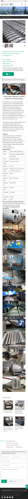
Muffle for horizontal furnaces (12, 443)
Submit (4, 481)
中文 (25, 1)
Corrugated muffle (9, 447)
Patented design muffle (10, 440)
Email (8, 74)
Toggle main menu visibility (22, 4)
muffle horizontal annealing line (12, 445)
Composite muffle (18, 447)
